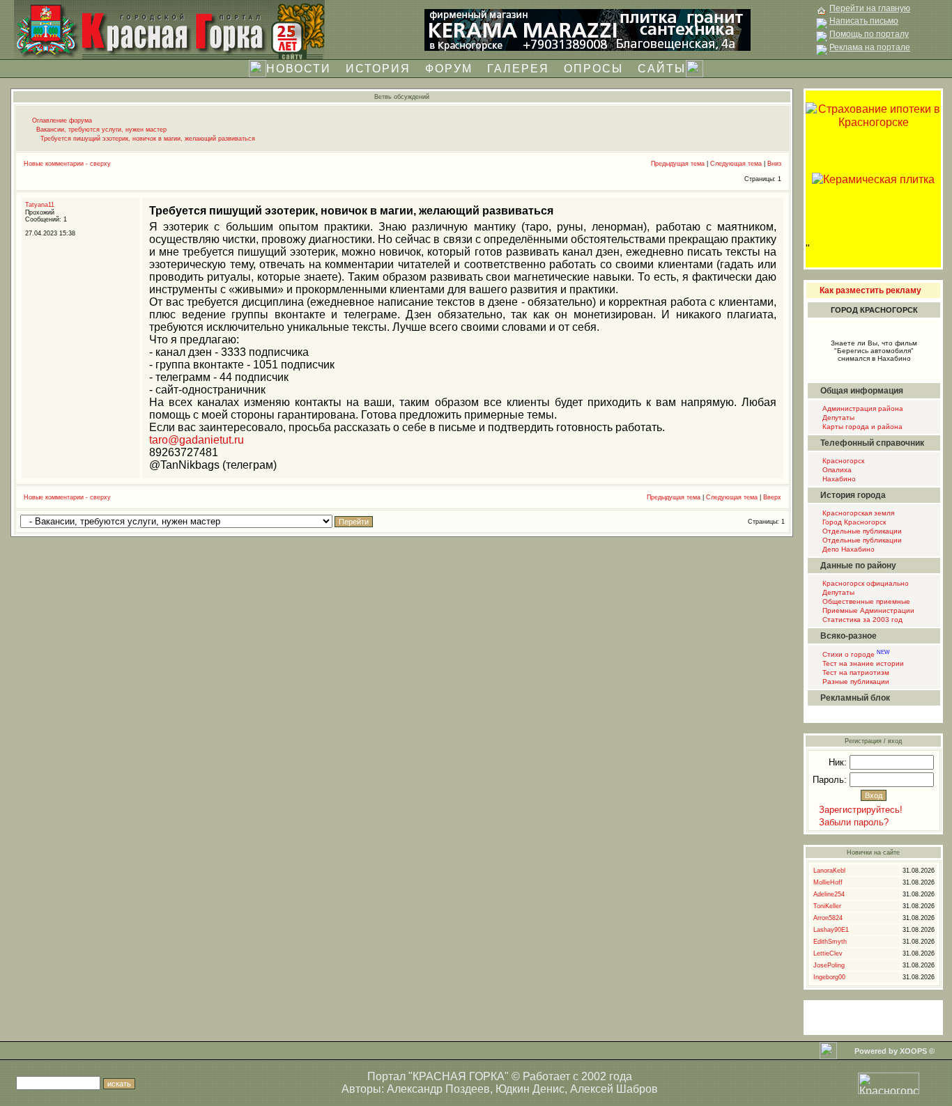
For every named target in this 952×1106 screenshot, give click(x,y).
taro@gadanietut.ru (196, 440)
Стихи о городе (855, 654)
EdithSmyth (830, 941)
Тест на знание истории (862, 663)
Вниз (774, 163)
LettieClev (828, 953)
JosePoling (829, 965)
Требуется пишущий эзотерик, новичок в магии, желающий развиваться (147, 138)
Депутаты (837, 417)
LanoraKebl (829, 870)
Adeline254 (829, 894)
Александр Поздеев (438, 1089)
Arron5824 (828, 917)
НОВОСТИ (298, 69)
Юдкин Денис (530, 1089)
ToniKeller (827, 906)
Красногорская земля (857, 513)
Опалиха (836, 470)
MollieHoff (828, 882)
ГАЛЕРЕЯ (518, 69)
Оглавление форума (62, 120)
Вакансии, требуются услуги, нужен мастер (101, 129)
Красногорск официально (864, 583)
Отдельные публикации (861, 531)
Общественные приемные (865, 601)
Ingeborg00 (829, 977)
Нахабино (838, 479)
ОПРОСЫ (593, 69)
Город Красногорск (853, 522)
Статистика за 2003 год (861, 619)
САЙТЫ (662, 69)
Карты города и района (861, 426)
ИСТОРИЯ (378, 69)
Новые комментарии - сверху (67, 163)
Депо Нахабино (847, 549)
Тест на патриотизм (854, 672)
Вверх (772, 497)
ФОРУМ (449, 69)
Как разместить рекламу (870, 290)
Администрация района (861, 408)
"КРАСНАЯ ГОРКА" (458, 1076)
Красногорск (842, 461)
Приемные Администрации (867, 610)
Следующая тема (736, 163)
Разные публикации (854, 681)
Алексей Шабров (614, 1089)
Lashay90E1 (831, 929)
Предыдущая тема (678, 163)
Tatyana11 (39, 204)
